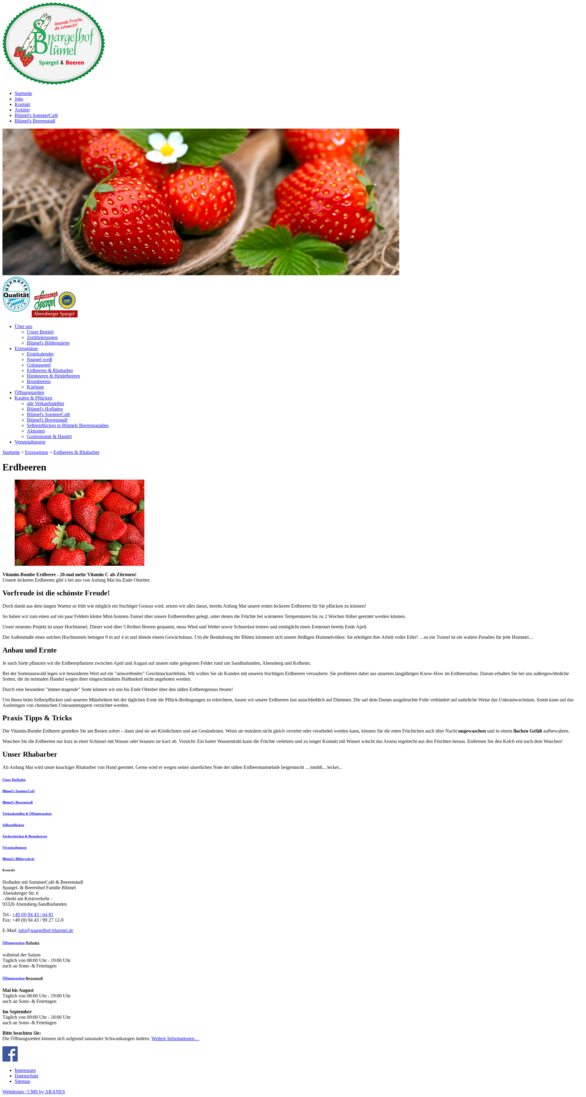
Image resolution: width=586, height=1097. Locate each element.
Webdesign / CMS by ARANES (33, 1091)
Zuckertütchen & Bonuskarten (24, 836)
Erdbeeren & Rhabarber (76, 452)
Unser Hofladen (14, 779)
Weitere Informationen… (175, 1038)
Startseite (11, 452)
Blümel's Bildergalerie (18, 859)
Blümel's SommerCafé (18, 791)
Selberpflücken (13, 825)
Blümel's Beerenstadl (17, 802)
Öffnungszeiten (13, 943)
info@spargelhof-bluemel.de (45, 930)
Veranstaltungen (14, 847)
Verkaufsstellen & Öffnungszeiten (27, 813)
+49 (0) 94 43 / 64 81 (32, 914)
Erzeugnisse (36, 452)
